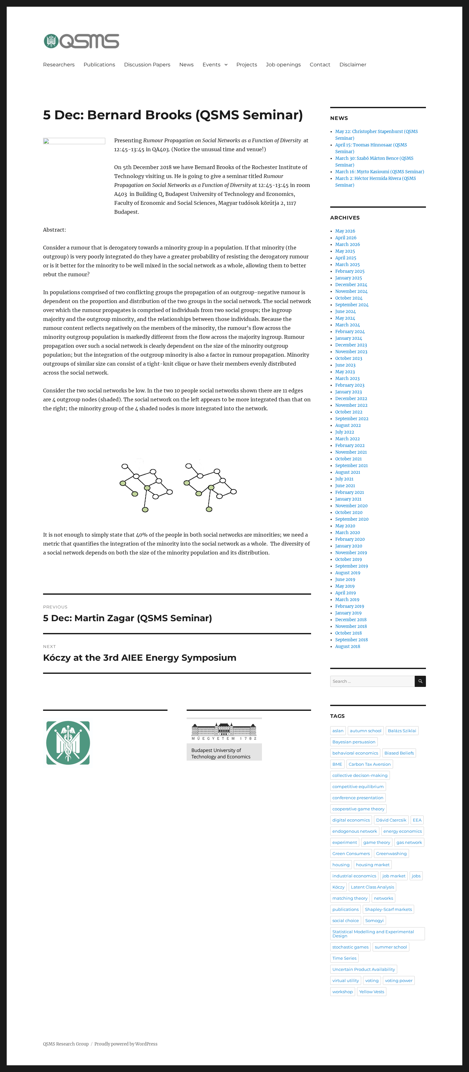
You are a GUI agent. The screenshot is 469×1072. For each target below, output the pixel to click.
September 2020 (351, 519)
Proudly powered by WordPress (126, 1044)
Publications (99, 65)
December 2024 (351, 284)
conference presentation (357, 797)
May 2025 (345, 251)
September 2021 (351, 465)
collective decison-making (360, 775)
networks (383, 898)
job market (394, 875)
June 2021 (345, 485)
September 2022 (351, 418)
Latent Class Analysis (372, 887)
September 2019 (351, 566)
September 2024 (351, 305)
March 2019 (347, 599)
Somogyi (374, 920)
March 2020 (347, 532)
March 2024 (347, 325)
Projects (246, 65)
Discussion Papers (147, 65)
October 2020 (348, 512)
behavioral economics (355, 753)
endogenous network (354, 831)
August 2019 (348, 573)
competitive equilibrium (358, 786)
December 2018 (351, 619)
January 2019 (348, 613)
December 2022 (351, 398)
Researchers (59, 65)
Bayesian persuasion (354, 741)
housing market (373, 864)
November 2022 (351, 405)
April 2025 (345, 258)
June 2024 (345, 311)
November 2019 (351, 552)
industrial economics (354, 875)
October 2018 (348, 633)
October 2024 (348, 298)
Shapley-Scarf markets (388, 909)
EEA (417, 820)
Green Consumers (351, 853)
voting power (399, 980)
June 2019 (345, 579)
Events (211, 65)
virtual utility (345, 980)
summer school (391, 946)
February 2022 (350, 445)
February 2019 (349, 606)
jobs (416, 875)
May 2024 (345, 318)
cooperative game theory (358, 808)
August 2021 (347, 472)
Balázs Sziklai (402, 730)
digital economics (351, 820)
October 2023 (348, 358)
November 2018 (351, 626)
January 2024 (348, 338)
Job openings (283, 65)
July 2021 (344, 479)
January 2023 (348, 392)
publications (345, 909)
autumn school (366, 730)
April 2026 (346, 238)
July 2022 (344, 432)
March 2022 (347, 439)
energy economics (402, 831)
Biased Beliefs (399, 753)
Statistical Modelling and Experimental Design (373, 933)
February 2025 (350, 271)
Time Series (344, 958)
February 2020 (350, 539)
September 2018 (351, 640)
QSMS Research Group (66, 1044)
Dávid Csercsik (391, 820)
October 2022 (348, 412)
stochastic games (350, 946)
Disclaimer (352, 65)
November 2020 (351, 506)
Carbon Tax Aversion (370, 764)
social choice (345, 920)
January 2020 (348, 546)
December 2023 (351, 345)
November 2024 (351, 291)
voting (372, 980)
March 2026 (347, 244)
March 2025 (347, 264)
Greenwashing (391, 853)
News (186, 65)
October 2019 (348, 559)
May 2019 (345, 586)
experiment (344, 842)
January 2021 (348, 499)
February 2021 (349, 492)
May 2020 (345, 526)
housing (341, 864)
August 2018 (347, 646)
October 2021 (348, 459)
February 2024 (350, 331)
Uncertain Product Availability (363, 969)
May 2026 (345, 231)
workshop (342, 991)
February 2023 (349, 385)
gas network (409, 842)
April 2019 (345, 593)
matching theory (350, 898)
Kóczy (338, 887)
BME (337, 764)
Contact (320, 65)
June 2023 (345, 365)
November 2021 (351, 452)
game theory (376, 842)
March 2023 (347, 378)
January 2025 (348, 278)
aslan (338, 730)
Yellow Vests (371, 991)
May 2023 (345, 372)
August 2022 (348, 425)
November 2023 (351, 351)
